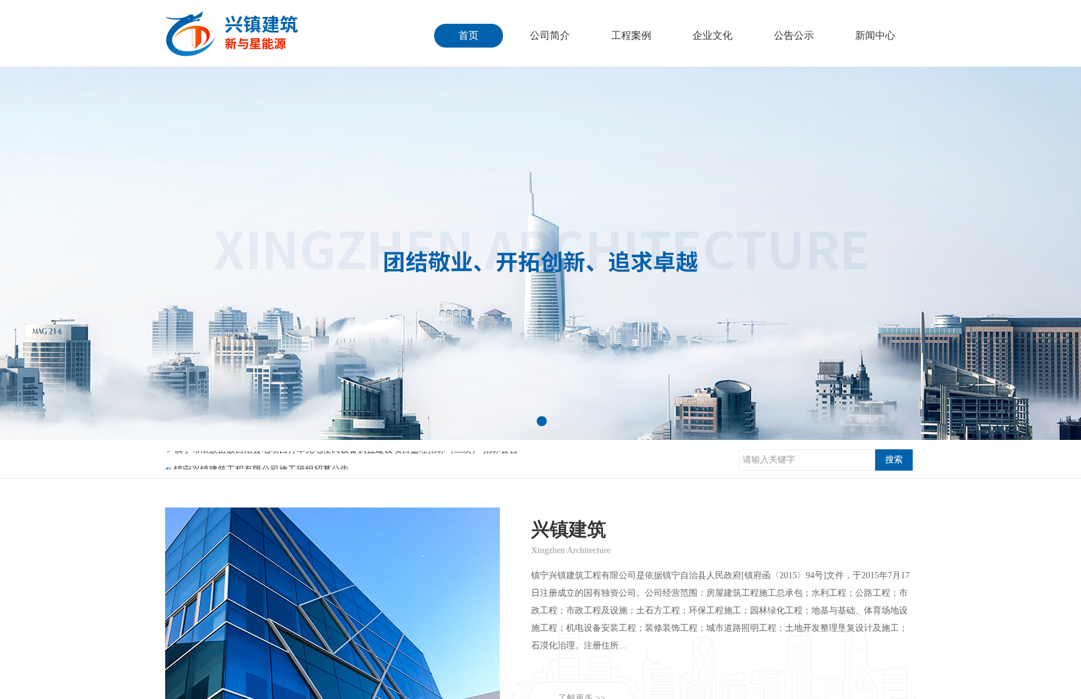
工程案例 (631, 35)
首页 (469, 35)
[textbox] (807, 460)
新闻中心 (875, 35)
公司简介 (550, 35)
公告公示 (794, 35)
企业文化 (713, 35)
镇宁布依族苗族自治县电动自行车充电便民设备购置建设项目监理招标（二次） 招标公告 (346, 461)
